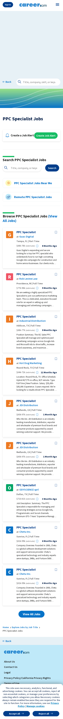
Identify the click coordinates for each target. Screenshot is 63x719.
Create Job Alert (45, 135)
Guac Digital (26, 236)
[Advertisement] (31, 42)
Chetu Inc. (25, 531)
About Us (9, 661)
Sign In (8, 4)
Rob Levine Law (28, 278)
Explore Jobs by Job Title (25, 627)
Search (52, 168)
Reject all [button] (44, 713)
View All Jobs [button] (31, 614)
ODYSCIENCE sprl (29, 489)
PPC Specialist (26, 232)
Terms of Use (11, 683)
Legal (7, 672)
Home (6, 627)
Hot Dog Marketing (30, 363)
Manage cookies (36, 706)
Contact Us (10, 667)
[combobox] (22, 167)
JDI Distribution (28, 405)
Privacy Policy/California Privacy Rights (27, 678)
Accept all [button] (14, 713)
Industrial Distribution (32, 320)
